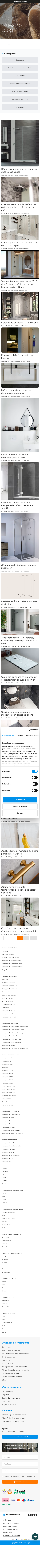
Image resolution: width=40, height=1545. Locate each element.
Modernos (5, 1244)
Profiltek (4, 1180)
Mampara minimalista (8, 1149)
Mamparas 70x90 (7, 1064)
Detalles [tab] (20, 736)
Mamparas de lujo (7, 1158)
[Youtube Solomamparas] (33, 1515)
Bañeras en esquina (8, 954)
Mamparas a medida (10, 1373)
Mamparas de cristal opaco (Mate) (12, 1133)
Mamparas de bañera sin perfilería (12, 966)
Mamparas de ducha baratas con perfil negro (15, 1048)
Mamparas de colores (8, 1045)
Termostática (6, 1307)
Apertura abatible (7, 998)
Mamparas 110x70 (7, 1073)
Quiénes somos (8, 1357)
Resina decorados (7, 1228)
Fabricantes (20, 76)
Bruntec (4, 1269)
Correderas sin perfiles (9, 995)
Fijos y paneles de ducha (9, 989)
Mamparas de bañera (20, 91)
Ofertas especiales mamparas (14, 1415)
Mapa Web (7, 1532)
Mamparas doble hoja (8, 1011)
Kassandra (5, 1171)
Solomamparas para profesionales (15, 1354)
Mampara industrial (8, 1152)
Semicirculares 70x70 (8, 1086)
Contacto (6, 1360)
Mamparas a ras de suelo (9, 1014)
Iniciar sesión (7, 1391)
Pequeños (5, 1247)
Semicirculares (6, 992)
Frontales (5, 951)
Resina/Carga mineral (8, 1218)
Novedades (20, 107)
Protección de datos (10, 1523)
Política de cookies (10, 1526)
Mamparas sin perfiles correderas (12, 1146)
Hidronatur (5, 1266)
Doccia (4, 1177)
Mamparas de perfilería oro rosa (11, 1039)
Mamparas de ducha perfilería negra (13, 1029)
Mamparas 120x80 (7, 1080)
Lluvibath (5, 1332)
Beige (4, 1193)
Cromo (4, 1291)
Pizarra (4, 1215)
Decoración (20, 60)
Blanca (4, 1284)
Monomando (6, 1303)
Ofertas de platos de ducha (13, 1421)
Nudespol (5, 1259)
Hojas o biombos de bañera (10, 957)
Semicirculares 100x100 (9, 1095)
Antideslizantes (6, 1240)
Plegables (5, 970)
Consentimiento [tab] (8, 736)
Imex (3, 1316)
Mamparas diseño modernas (11, 1155)
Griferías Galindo (7, 1322)
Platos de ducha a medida (12, 1377)
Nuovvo (4, 1262)
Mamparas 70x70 (7, 1061)
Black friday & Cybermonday (13, 1418)
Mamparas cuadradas (8, 982)
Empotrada (5, 1300)
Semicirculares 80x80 (8, 1089)
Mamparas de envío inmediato (14, 1367)
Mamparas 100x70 (7, 1067)
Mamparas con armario (9, 1017)
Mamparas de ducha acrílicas (11, 1114)
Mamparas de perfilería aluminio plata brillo (15, 1026)
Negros (4, 1196)
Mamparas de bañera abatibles (11, 960)
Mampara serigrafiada (8, 1127)
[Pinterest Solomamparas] (36, 1515)
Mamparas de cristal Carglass (11, 1130)
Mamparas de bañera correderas (12, 963)
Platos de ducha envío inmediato (15, 1370)
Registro (5, 1395)
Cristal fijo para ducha (8, 1004)
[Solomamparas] (11, 1515)
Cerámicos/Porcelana (8, 1212)
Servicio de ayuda (20, 1437)
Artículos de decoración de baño (20, 68)
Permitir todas (20, 799)
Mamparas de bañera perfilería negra (13, 1033)
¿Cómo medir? (8, 1363)
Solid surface (6, 1225)
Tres (3, 1319)
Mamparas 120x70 (7, 1077)
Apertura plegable (7, 1001)
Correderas (5, 1007)
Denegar (20, 813)
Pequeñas (5, 1102)
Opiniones (6, 1347)
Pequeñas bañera (7, 1105)
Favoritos (6, 1401)
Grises (4, 1199)
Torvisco (4, 1184)
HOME (3, 44)
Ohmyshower (6, 1272)
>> (33, 938)
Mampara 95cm (7, 1099)
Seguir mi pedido (9, 1405)
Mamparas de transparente (10, 1124)
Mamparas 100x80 (7, 1070)
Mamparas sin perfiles (8, 1143)
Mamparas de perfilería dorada (11, 1042)
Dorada (4, 1288)
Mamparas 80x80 (7, 1083)
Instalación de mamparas (20, 84)
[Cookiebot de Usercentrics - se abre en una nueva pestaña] (29, 730)
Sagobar (4, 1329)
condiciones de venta (11, 1529)
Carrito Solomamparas (11, 1398)
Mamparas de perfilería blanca (11, 1036)
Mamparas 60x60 (7, 1058)
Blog (4, 1380)
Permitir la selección (20, 806)
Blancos (4, 1202)
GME (3, 1174)
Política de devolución (11, 1536)
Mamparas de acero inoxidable (11, 1121)
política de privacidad (28, 1476)
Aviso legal (7, 1520)
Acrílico (4, 1221)
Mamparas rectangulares (9, 985)
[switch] (35, 777)
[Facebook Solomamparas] (29, 1515)
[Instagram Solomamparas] (31, 1515)
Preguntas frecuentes (11, 1350)
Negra (4, 1281)
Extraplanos (5, 1237)
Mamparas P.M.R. (7, 1161)
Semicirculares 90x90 (8, 1092)
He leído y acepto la (20, 1476)
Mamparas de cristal (8, 1117)
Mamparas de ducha (20, 99)
